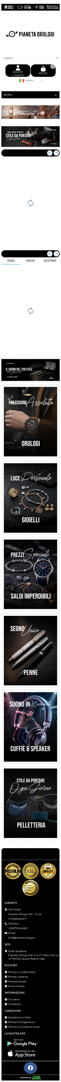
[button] (49, 118)
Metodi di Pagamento (21, 1022)
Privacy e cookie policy (22, 972)
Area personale (17, 981)
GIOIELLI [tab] (11, 261)
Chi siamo (14, 999)
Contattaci (14, 1004)
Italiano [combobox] (29, 80)
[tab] (30, 94)
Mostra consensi (18, 976)
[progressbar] (30, 202)
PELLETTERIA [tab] (50, 261)
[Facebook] (30, 1068)
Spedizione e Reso (19, 1017)
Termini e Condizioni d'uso (24, 1026)
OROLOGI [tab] (30, 261)
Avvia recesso (16, 986)
